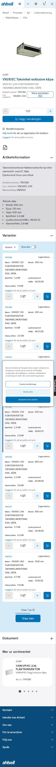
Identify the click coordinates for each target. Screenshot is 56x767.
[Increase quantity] (50, 111)
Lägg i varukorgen (30, 119)
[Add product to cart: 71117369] (47, 346)
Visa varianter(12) (40, 95)
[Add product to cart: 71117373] (47, 595)
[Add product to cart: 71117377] (47, 545)
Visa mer (28, 618)
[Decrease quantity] (5, 111)
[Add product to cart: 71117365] (47, 296)
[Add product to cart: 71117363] (47, 496)
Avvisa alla (28, 392)
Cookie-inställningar (27, 384)
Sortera (8, 247)
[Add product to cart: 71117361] (47, 446)
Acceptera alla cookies (28, 400)
